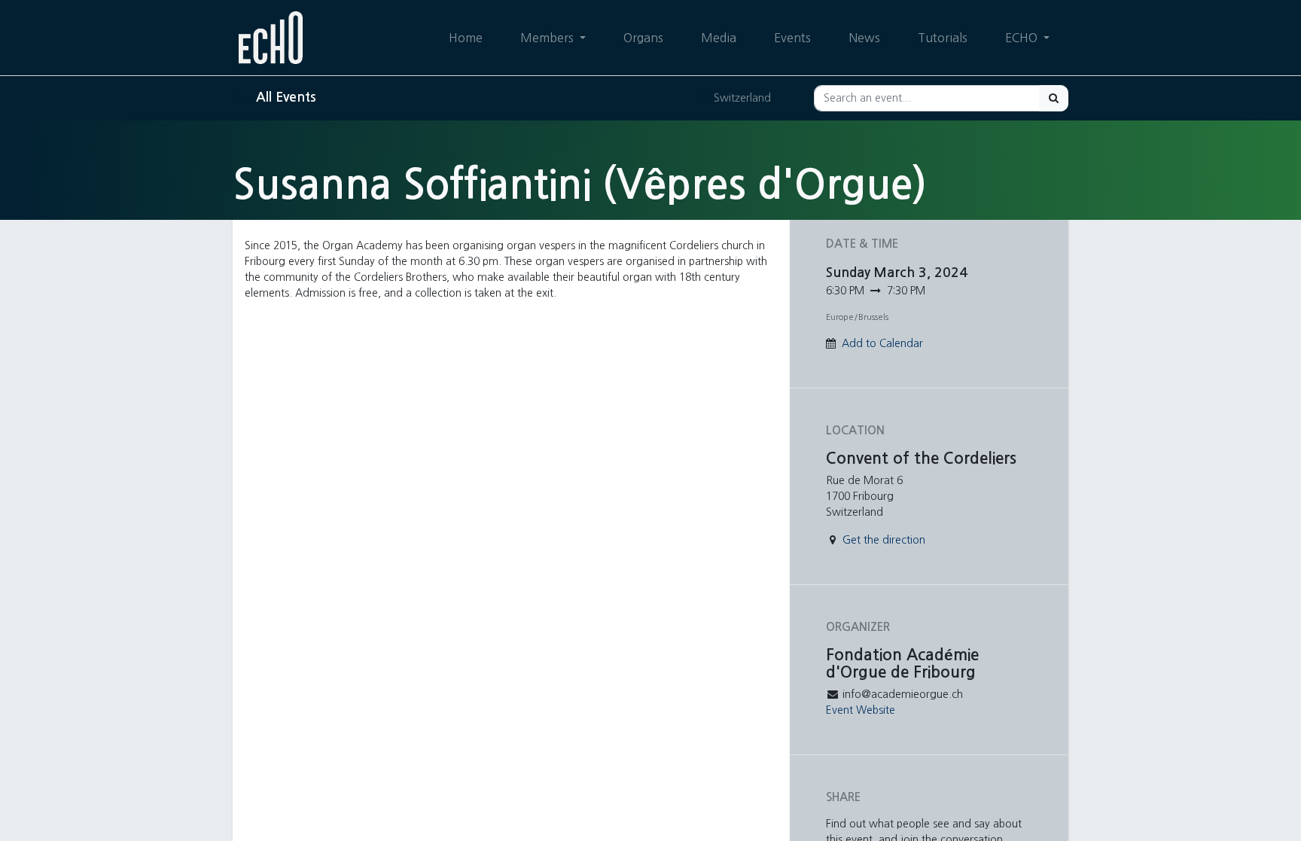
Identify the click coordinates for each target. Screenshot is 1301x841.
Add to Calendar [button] (882, 343)
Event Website (860, 710)
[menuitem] (465, 37)
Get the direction (883, 540)
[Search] (1053, 98)
